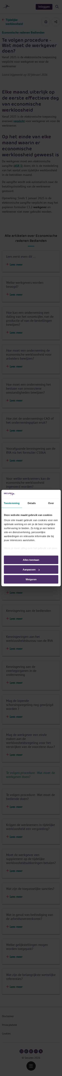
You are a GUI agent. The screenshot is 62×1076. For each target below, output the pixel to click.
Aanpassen (29, 569)
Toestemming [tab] (12, 503)
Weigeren (31, 579)
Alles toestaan (31, 559)
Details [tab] (32, 503)
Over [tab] (51, 503)
